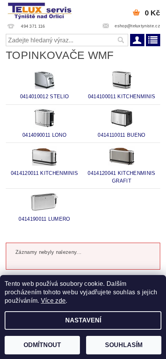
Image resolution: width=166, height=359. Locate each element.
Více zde (53, 300)
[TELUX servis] (40, 10)
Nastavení (83, 320)
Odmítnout (42, 345)
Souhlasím (123, 345)
